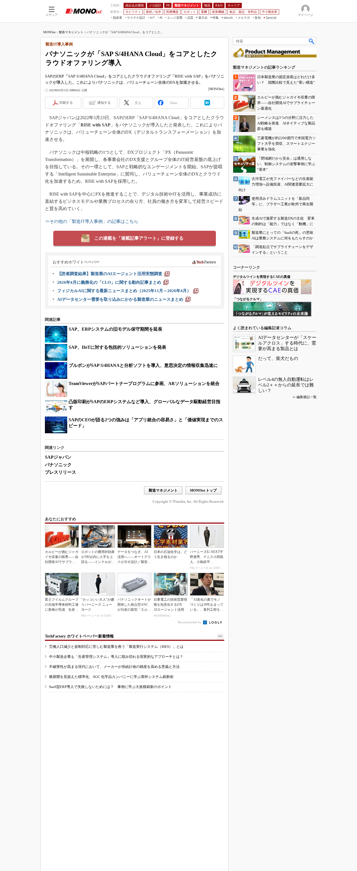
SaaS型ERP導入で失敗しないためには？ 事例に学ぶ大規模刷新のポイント (110, 687)
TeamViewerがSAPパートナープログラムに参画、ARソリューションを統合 (144, 383)
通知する (104, 103)
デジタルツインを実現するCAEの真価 (261, 277)
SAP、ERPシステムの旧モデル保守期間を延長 (115, 329)
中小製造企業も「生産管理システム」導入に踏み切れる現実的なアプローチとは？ (116, 657)
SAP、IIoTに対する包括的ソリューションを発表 (117, 347)
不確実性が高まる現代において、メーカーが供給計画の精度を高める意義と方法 (114, 667)
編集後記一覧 (306, 397)
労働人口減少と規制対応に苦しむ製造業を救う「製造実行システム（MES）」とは (116, 646)
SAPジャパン (58, 457)
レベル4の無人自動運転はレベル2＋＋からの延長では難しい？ (286, 385)
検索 (312, 41)
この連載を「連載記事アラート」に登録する (139, 238)
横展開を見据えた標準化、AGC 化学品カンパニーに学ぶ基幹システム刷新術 (111, 677)
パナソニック (58, 464)
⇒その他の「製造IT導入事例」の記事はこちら (91, 221)
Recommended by (190, 622)
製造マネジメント (71, 32)
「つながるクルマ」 (248, 299)
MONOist (49, 32)
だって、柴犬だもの (278, 358)
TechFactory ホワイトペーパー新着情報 (79, 636)
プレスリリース (60, 472)
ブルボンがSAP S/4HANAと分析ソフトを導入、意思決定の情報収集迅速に (143, 365)
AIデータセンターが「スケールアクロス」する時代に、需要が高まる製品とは (287, 343)
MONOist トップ (203, 490)
